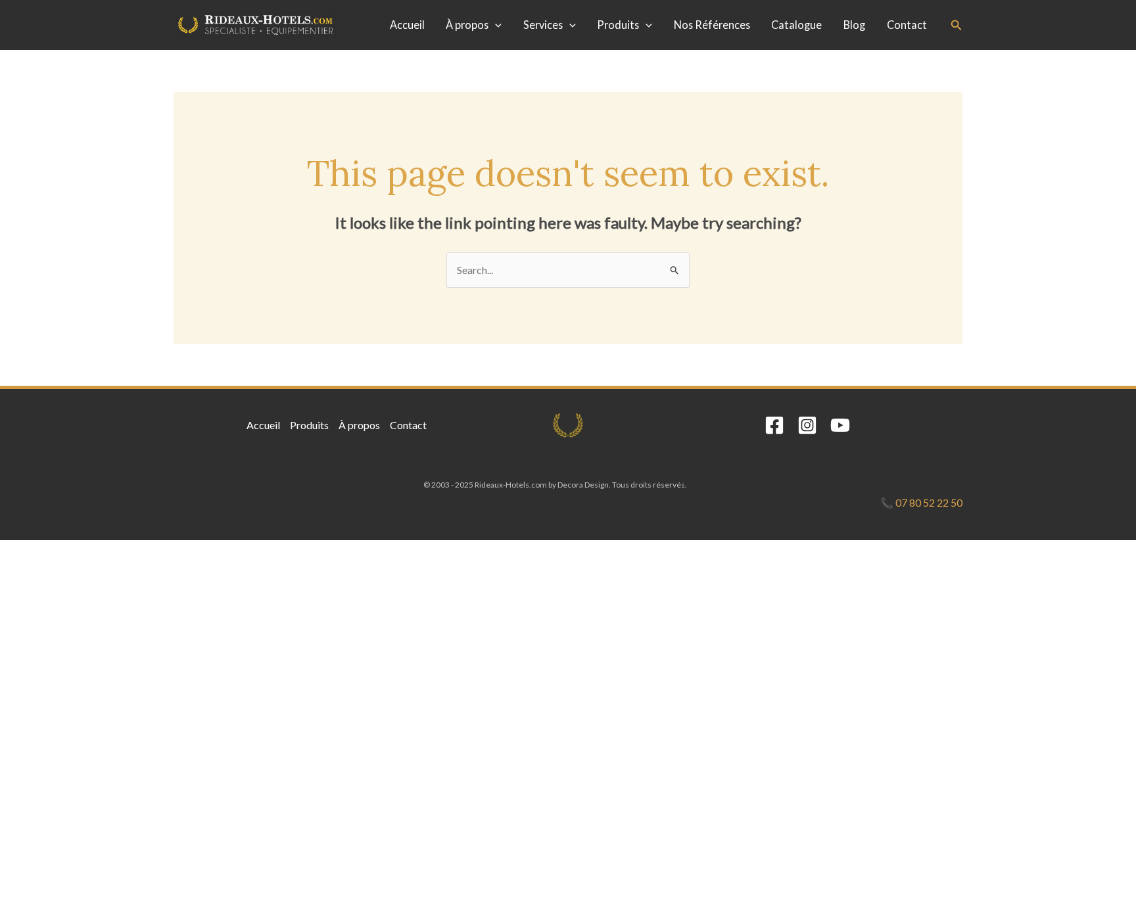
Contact (907, 24)
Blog (854, 24)
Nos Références (712, 24)
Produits (618, 24)
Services (543, 24)
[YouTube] (840, 425)
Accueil (407, 24)
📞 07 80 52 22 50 (921, 502)
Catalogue (796, 24)
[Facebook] (774, 425)
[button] (956, 25)
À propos (467, 24)
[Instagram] (807, 425)
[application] (495, 25)
